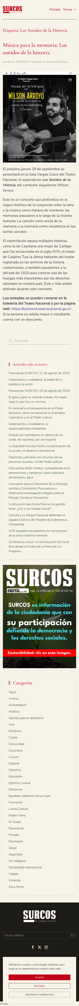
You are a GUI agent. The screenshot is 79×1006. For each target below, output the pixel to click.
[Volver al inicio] (12, 9)
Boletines (15, 731)
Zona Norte (16, 887)
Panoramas (16, 828)
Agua (12, 692)
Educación (15, 776)
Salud (12, 848)
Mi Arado (15, 822)
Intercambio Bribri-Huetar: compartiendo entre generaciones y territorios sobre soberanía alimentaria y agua (39, 473)
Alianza (14, 698)
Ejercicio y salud (19, 783)
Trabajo (14, 874)
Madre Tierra (17, 815)
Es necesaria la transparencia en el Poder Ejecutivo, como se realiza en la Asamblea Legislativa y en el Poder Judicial (37, 413)
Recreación (16, 841)
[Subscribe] (72, 935)
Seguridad (15, 854)
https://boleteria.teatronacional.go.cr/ (41, 308)
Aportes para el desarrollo (26, 718)
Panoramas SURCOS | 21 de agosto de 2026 (39, 373)
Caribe (13, 737)
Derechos (62, 62)
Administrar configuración (39, 994)
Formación (16, 802)
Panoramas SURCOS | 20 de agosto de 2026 (39, 391)
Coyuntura (15, 750)
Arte (11, 724)
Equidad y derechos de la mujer (29, 796)
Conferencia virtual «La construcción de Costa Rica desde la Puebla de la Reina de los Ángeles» (39, 546)
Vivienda (14, 880)
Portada (54, 9)
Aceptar (39, 977)
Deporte (14, 763)
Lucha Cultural (18, 809)
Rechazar (39, 986)
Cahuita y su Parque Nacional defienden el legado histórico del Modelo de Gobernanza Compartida (38, 519)
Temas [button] (67, 9)
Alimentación (18, 705)
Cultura (51, 62)
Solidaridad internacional (25, 867)
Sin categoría (17, 861)
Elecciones (16, 789)
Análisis (14, 711)
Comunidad (16, 744)
